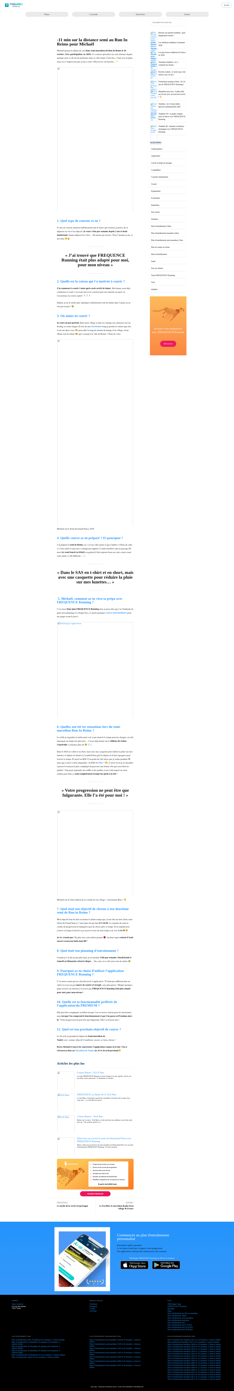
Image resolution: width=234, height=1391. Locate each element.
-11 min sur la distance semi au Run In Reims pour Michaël (92, 41)
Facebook (93, 1304)
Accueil (226, 5)
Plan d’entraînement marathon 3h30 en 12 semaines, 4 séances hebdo (194, 1351)
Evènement (155, 198)
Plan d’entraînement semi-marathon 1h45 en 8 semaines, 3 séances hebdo (115, 1349)
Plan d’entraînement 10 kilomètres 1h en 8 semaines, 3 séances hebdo (38, 1355)
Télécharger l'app (174, 1304)
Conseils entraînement (159, 177)
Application (155, 156)
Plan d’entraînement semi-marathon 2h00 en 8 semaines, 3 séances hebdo (115, 1358)
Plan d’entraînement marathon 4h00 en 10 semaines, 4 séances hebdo (194, 1365)
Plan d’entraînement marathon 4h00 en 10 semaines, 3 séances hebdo (194, 1363)
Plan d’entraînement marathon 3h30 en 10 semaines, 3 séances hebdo (194, 1344)
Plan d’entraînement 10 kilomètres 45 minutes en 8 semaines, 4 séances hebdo (36, 1352)
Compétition (156, 170)
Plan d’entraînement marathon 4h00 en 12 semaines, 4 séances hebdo (194, 1370)
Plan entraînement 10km (177, 1316)
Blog (169, 1311)
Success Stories (157, 268)
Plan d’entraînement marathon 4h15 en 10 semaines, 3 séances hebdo (194, 1372)
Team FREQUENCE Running (163, 275)
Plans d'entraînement (159, 254)
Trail (153, 282)
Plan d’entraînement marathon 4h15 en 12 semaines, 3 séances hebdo (194, 1377)
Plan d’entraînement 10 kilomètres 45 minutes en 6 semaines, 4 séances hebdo (36, 1343)
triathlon (154, 289)
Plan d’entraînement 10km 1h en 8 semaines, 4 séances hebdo (35, 1357)
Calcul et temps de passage (161, 163)
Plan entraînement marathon (178, 1320)
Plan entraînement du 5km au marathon (183, 1313)
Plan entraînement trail (176, 1323)
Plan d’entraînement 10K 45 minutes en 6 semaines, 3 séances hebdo (38, 1340)
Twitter (92, 1309)
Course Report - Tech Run (90, 1116)
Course (154, 184)
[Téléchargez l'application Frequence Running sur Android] (164, 1268)
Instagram (93, 1306)
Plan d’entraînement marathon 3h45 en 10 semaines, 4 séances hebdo (194, 1356)
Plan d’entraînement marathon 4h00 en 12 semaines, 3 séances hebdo (194, 1367)
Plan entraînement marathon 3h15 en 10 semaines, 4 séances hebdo (193, 1342)
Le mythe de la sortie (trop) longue (72, 1206)
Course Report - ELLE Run (90, 1072)
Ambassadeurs (156, 149)
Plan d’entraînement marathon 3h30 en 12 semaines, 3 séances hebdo (194, 1349)
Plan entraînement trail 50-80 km (180, 1329)
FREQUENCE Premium (177, 1306)
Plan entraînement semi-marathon (180, 1318)
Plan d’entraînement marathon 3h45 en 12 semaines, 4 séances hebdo (194, 1361)
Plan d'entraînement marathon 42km (165, 233)
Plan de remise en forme (160, 247)
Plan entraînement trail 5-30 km (180, 1325)
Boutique (171, 1309)
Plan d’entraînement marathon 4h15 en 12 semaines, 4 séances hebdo (194, 1379)
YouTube (93, 1311)
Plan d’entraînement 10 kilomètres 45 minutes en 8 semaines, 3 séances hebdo (36, 1347)
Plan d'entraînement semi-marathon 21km (167, 240)
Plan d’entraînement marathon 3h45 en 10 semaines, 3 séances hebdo (194, 1354)
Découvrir (168, 343)
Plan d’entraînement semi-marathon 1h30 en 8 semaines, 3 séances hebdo (115, 1341)
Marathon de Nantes (84, 1050)
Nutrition (154, 219)
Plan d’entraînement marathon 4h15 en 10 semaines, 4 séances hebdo (194, 1374)
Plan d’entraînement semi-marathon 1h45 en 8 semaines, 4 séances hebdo (115, 1354)
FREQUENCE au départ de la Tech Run (96, 1094)
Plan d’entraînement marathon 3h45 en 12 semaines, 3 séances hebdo (194, 1358)
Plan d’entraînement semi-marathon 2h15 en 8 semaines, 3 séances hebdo (115, 1366)
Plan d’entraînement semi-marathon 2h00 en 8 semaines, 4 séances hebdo (115, 1362)
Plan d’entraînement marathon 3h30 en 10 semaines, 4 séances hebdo (194, 1347)
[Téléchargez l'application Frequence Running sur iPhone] (132, 1268)
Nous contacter (17, 1304)
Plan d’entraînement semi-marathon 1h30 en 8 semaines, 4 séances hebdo (115, 1345)
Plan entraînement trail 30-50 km (180, 1327)
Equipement (155, 191)
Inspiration (155, 205)
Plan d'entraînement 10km (161, 226)
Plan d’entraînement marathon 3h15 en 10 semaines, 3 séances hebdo (194, 1340)
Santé (153, 261)
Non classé (155, 212)
